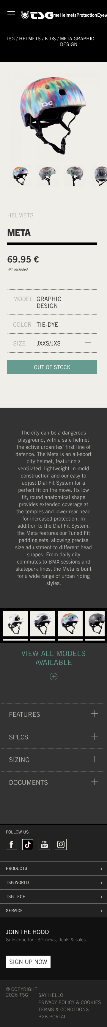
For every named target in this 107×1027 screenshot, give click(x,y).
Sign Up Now (28, 961)
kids (50, 39)
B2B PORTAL (52, 1017)
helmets (30, 39)
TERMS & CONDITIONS (63, 1009)
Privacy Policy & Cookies (69, 1002)
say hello (50, 995)
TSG (10, 39)
